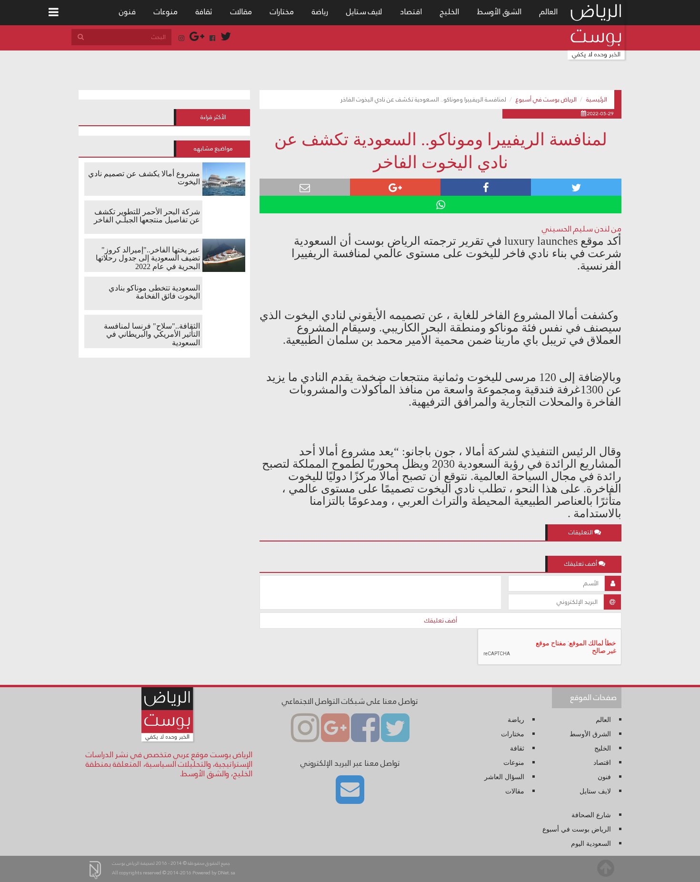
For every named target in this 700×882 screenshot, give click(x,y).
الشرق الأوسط (499, 12)
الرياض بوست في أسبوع (546, 99)
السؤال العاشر (504, 777)
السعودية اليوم (591, 843)
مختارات (282, 12)
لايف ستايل (364, 12)
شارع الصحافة (591, 815)
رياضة (320, 12)
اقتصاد (411, 12)
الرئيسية (596, 99)
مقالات (241, 12)
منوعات (166, 12)
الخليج (449, 12)
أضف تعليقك (440, 620)
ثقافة (204, 12)
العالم (549, 12)
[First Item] (53, 12)
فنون (127, 12)
